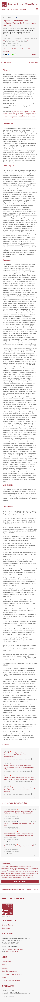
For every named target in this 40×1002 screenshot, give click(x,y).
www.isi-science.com (13, 951)
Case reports (6, 928)
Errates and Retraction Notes (11, 974)
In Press (4, 965)
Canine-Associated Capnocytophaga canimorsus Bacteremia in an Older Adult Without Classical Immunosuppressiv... (17, 754)
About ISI (5, 977)
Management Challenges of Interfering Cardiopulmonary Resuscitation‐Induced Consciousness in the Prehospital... (19, 789)
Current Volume (7, 962)
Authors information (7, 48)
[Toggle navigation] (37, 9)
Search (22, 9)
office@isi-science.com (15, 949)
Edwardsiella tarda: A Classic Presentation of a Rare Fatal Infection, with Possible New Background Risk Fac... (18, 813)
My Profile (13, 9)
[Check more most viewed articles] (34, 856)
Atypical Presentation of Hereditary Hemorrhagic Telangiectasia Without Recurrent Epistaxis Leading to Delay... (19, 767)
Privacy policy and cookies (11, 980)
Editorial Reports (7, 925)
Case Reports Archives (9, 971)
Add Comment (34, 62)
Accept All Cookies (20, 881)
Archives (5, 968)
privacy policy (30, 877)
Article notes (17, 48)
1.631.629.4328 (12, 947)
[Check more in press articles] (34, 798)
